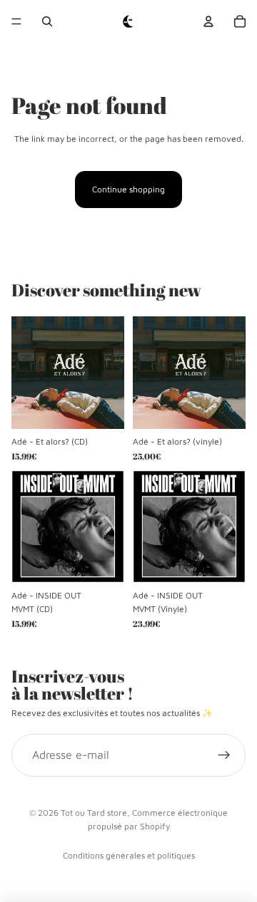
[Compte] (208, 21)
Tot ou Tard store (94, 812)
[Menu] (16, 21)
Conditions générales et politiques (129, 855)
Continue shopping (128, 189)
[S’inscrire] (224, 755)
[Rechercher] (47, 21)
